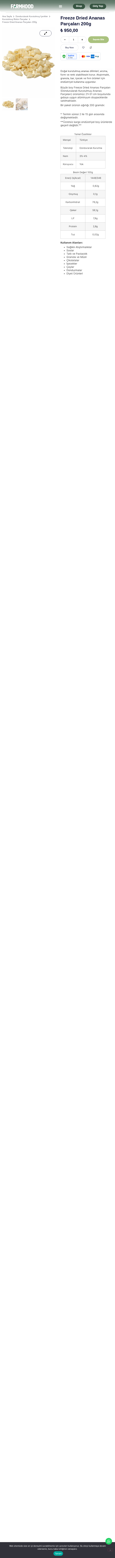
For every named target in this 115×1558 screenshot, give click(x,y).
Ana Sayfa (7, 16)
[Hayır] (110, 1550)
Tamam (58, 1553)
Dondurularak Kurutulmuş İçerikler (32, 16)
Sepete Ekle (98, 40)
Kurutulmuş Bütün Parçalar (15, 19)
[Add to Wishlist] (83, 47)
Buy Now (69, 47)
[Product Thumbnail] (46, 33)
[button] (60, 6)
